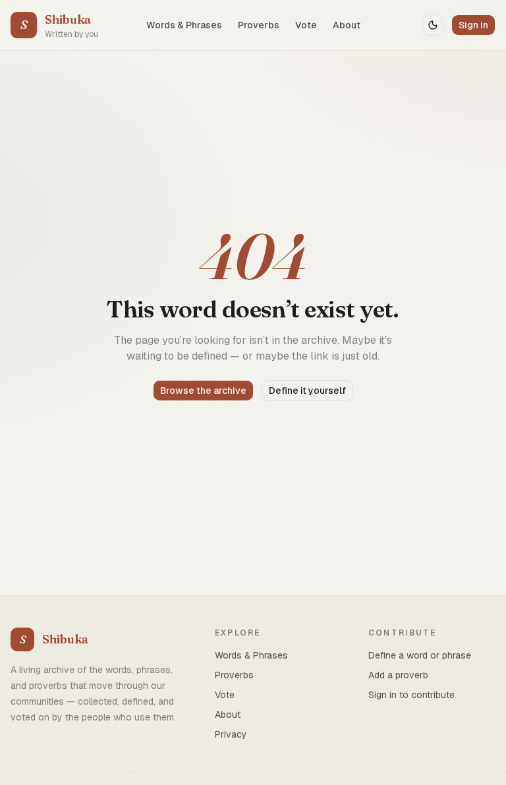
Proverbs (258, 25)
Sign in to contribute (411, 695)
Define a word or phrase (419, 655)
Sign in (473, 25)
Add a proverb (398, 675)
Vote (306, 25)
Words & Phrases (184, 25)
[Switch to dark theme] (432, 25)
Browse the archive (203, 390)
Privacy (231, 734)
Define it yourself (307, 390)
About (346, 25)
